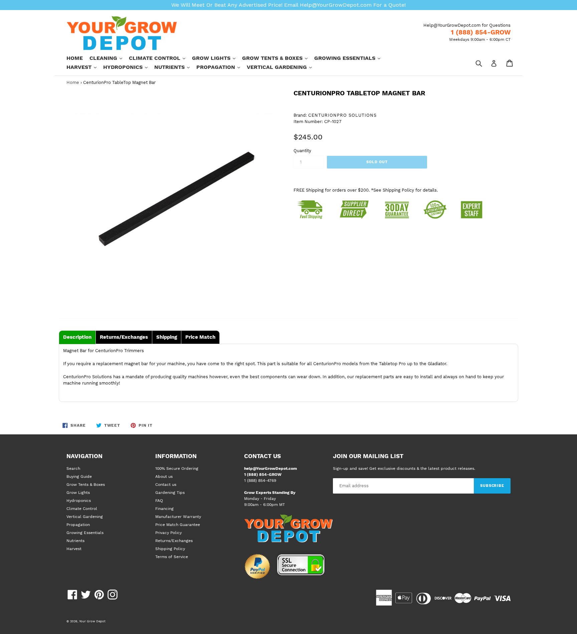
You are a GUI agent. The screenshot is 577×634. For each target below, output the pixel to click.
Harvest (84, 67)
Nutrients (175, 67)
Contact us (165, 484)
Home (74, 58)
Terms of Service (171, 556)
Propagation (221, 67)
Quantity (302, 150)
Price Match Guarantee (177, 524)
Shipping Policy (170, 548)
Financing (164, 508)
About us (164, 476)
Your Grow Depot (92, 621)
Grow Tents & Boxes (278, 58)
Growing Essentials (350, 58)
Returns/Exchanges (174, 540)
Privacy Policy (168, 532)
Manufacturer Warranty (178, 516)
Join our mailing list (368, 456)
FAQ (159, 500)
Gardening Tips (170, 492)
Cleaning (109, 58)
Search (73, 468)
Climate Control (160, 58)
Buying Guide (79, 476)
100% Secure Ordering (176, 468)
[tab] (77, 337)
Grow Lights (217, 58)
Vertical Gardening (283, 67)
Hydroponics (128, 67)
